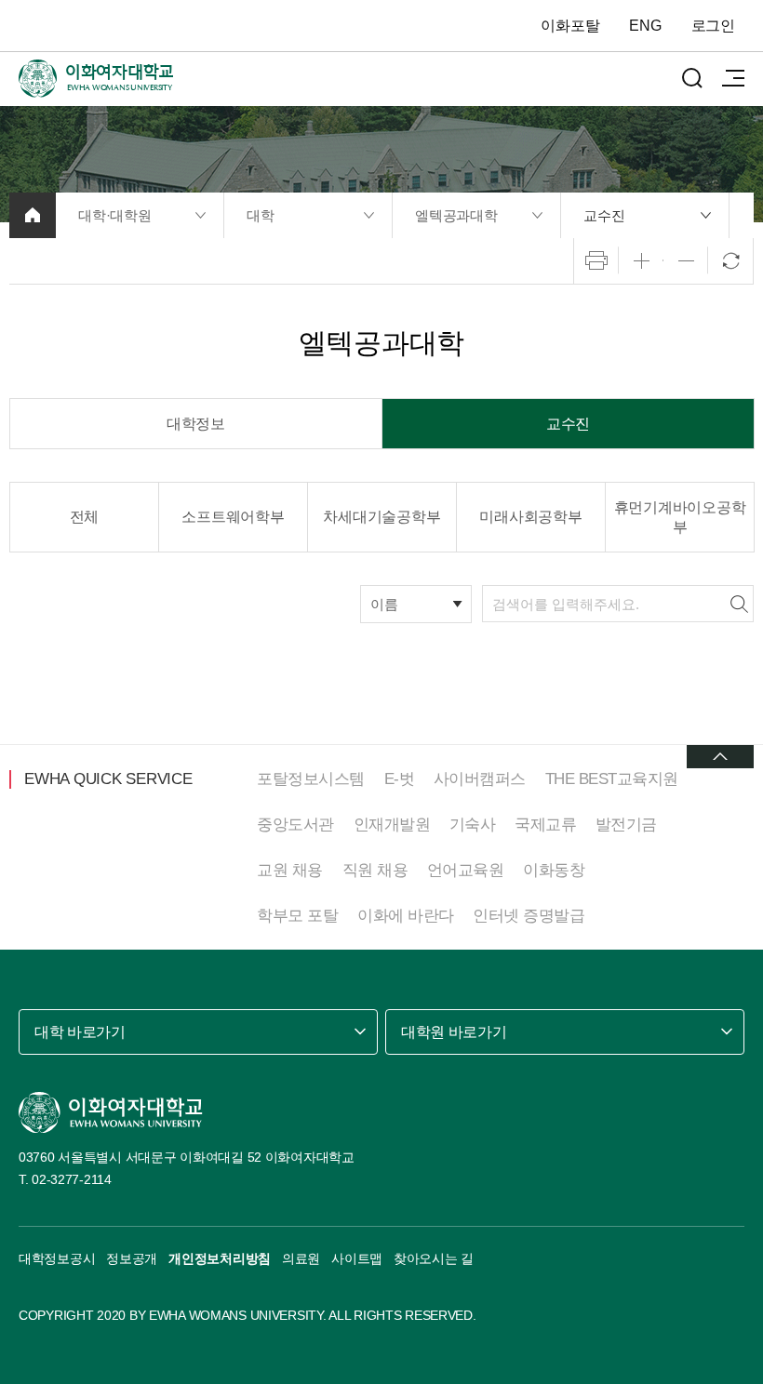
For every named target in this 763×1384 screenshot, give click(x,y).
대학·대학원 (115, 215)
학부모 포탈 (297, 916)
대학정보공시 (57, 1258)
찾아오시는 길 (434, 1258)
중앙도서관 (295, 824)
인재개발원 (392, 824)
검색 (739, 603)
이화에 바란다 (405, 916)
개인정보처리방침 (219, 1258)
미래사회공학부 (530, 517)
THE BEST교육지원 (611, 779)
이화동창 (553, 870)
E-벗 (399, 779)
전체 (85, 517)
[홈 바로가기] (32, 215)
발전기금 (626, 824)
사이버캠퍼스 (480, 779)
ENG (645, 25)
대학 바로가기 (80, 1032)
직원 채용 (375, 870)
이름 (384, 604)
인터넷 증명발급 (528, 916)
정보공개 (131, 1258)
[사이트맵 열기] (733, 78)
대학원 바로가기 (453, 1032)
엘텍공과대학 (456, 215)
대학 (260, 215)
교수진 (603, 215)
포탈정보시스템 (311, 779)
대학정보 (196, 424)
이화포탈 (570, 25)
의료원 (301, 1258)
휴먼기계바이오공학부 (680, 517)
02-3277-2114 (72, 1179)
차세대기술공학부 (381, 517)
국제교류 (545, 824)
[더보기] (720, 756)
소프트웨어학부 (232, 517)
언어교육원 (465, 870)
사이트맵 (356, 1258)
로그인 (713, 25)
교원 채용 (290, 870)
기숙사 (472, 824)
